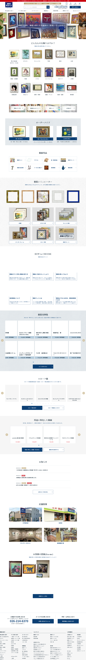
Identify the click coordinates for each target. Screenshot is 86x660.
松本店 (78, 652)
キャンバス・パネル (4, 654)
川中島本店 (79, 650)
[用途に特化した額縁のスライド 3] (44, 445)
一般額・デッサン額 (15, 650)
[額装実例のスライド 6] (47, 362)
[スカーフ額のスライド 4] (40, 403)
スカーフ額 (24, 656)
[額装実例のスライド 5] (44, 362)
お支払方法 (69, 657)
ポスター (2, 652)
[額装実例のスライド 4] (41, 362)
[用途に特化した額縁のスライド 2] (41, 445)
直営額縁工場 (79, 656)
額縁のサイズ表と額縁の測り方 (40, 658)
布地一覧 (52, 656)
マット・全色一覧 (53, 654)
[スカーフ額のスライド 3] (37, 403)
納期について (69, 654)
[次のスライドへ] (83, 25)
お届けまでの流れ (70, 656)
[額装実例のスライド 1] (33, 362)
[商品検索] (48, 7)
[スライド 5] (48, 37)
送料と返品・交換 (70, 650)
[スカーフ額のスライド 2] (34, 403)
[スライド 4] (45, 37)
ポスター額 (13, 657)
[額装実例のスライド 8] (52, 362)
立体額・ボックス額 (15, 654)
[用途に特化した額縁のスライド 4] (47, 445)
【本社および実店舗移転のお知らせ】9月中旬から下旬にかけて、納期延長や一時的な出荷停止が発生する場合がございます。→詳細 (43, 1)
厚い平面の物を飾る (26, 652)
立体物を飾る (25, 654)
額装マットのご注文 (54, 650)
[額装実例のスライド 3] (38, 362)
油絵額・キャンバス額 (15, 652)
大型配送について (70, 652)
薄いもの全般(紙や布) (4, 650)
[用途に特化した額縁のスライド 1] (38, 445)
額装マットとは (53, 652)
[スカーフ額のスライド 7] (48, 403)
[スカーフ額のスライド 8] (51, 403)
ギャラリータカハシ (81, 654)
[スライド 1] (37, 37)
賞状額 (12, 656)
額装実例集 (36, 652)
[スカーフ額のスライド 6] (45, 403)
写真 (1, 656)
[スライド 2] (40, 37)
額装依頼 (35, 650)
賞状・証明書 (2, 657)
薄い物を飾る (25, 650)
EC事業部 (79, 657)
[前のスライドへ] (2, 25)
